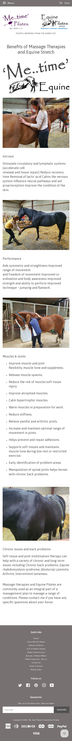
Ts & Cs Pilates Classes (36, 649)
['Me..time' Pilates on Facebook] (28, 686)
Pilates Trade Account (36, 652)
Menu (10, 3)
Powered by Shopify (51, 720)
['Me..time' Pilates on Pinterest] (36, 686)
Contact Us (36, 663)
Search (36, 638)
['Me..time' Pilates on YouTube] (52, 686)
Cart (66, 3)
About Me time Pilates (36, 642)
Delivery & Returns (36, 645)
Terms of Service (36, 666)
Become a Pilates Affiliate (36, 656)
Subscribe (61, 709)
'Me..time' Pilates (35, 720)
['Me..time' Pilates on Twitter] (20, 686)
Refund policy (36, 670)
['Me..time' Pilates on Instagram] (44, 686)
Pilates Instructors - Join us (36, 659)
